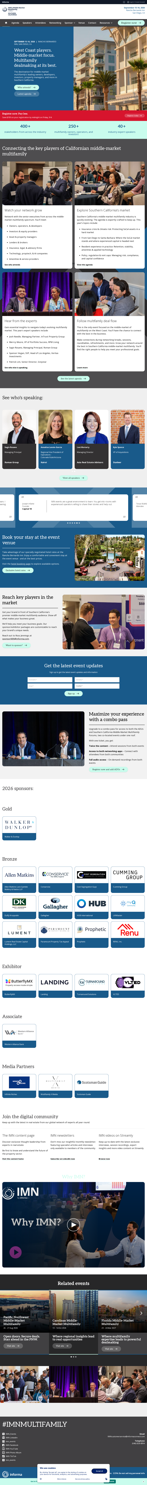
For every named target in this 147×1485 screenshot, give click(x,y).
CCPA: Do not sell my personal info (129, 1473)
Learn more (82, 367)
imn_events (11, 1441)
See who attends (12, 264)
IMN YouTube (12, 1449)
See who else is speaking (16, 367)
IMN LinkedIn (11, 1437)
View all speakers (71, 478)
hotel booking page (21, 563)
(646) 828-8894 (138, 1443)
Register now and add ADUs (106, 769)
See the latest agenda (71, 378)
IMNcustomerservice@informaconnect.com (126, 1436)
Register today (132, 116)
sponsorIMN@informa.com (15, 638)
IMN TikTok (11, 1456)
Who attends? (24, 87)
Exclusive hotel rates (16, 570)
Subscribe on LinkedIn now (63, 1159)
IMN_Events (11, 1434)
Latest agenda (24, 94)
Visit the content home (13, 1159)
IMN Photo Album (13, 1452)
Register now (129, 22)
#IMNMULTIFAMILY (34, 1425)
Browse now (104, 1159)
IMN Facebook (12, 1445)
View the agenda (85, 264)
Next (141, 1313)
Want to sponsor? (14, 645)
